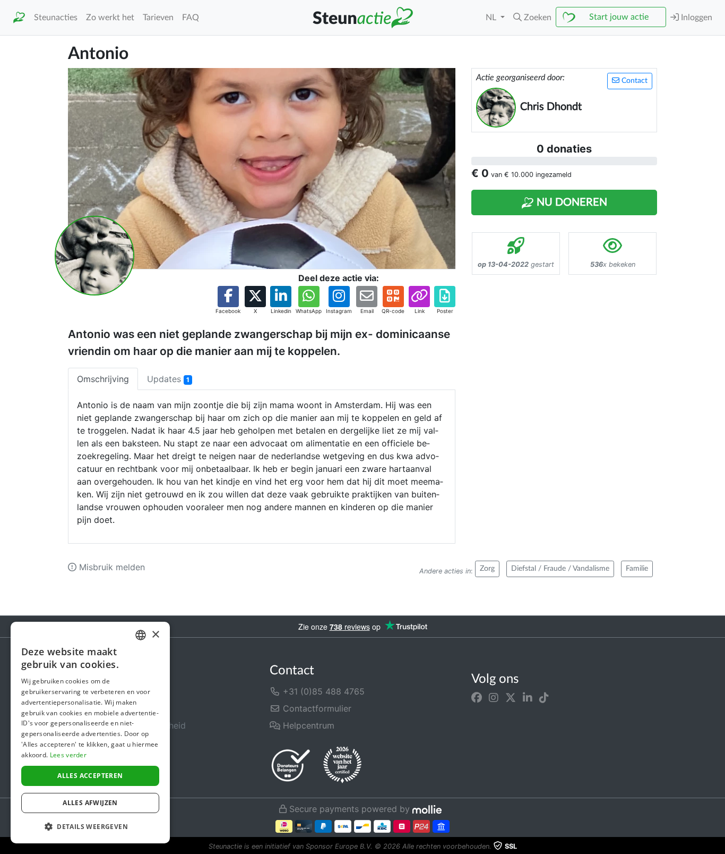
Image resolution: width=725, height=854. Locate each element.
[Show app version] (717, 846)
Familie (637, 568)
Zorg (487, 568)
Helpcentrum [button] (307, 725)
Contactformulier (315, 708)
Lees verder (68, 754)
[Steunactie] (19, 18)
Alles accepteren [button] (90, 775)
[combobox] (140, 635)
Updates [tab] (168, 379)
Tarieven (158, 17)
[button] (532, 17)
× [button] (155, 635)
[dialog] (90, 732)
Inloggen (695, 17)
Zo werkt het (110, 17)
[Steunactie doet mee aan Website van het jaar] (342, 765)
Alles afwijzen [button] (90, 802)
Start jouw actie (619, 17)
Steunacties (55, 17)
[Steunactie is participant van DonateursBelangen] (291, 765)
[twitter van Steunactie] (510, 697)
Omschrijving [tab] (103, 379)
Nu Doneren (570, 202)
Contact (633, 80)
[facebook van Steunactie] (476, 697)
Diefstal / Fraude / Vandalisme (560, 568)
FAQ (190, 17)
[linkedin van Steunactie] (527, 697)
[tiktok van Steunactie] (544, 697)
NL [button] (492, 17)
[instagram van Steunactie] (493, 697)
